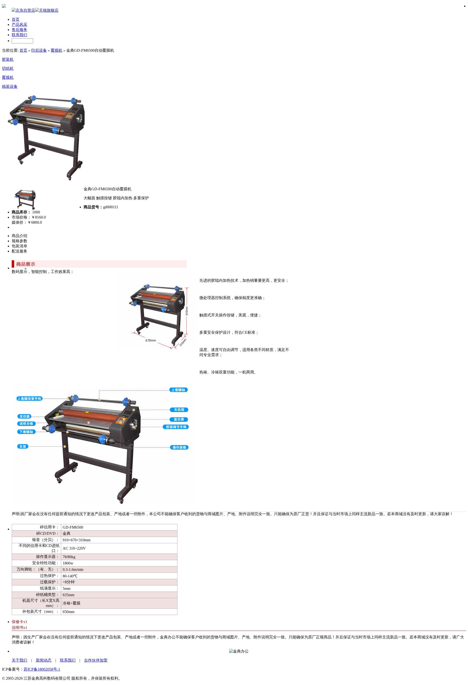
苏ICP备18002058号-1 (42, 669)
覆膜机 (56, 50)
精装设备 (10, 86)
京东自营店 (25, 10)
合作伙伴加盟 (95, 660)
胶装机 (8, 59)
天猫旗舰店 (48, 10)
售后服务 (19, 30)
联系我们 (19, 35)
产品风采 (19, 24)
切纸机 (8, 68)
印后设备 (39, 50)
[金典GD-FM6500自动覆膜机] (46, 181)
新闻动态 (43, 660)
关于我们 (19, 660)
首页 (16, 19)
